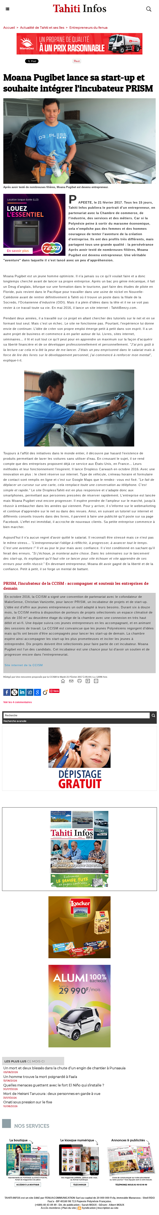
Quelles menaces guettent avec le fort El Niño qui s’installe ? (53, 1085)
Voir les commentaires (17, 702)
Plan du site (69, 1208)
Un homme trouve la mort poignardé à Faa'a (40, 1077)
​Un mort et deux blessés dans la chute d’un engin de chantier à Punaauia (64, 1068)
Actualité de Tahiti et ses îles (42, 28)
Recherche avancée (15, 720)
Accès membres (50, 1208)
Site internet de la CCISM (24, 665)
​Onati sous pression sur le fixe (27, 1102)
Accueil (9, 28)
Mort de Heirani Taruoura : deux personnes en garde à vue (51, 1094)
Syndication (89, 1208)
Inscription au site (108, 1208)
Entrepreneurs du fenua (88, 28)
